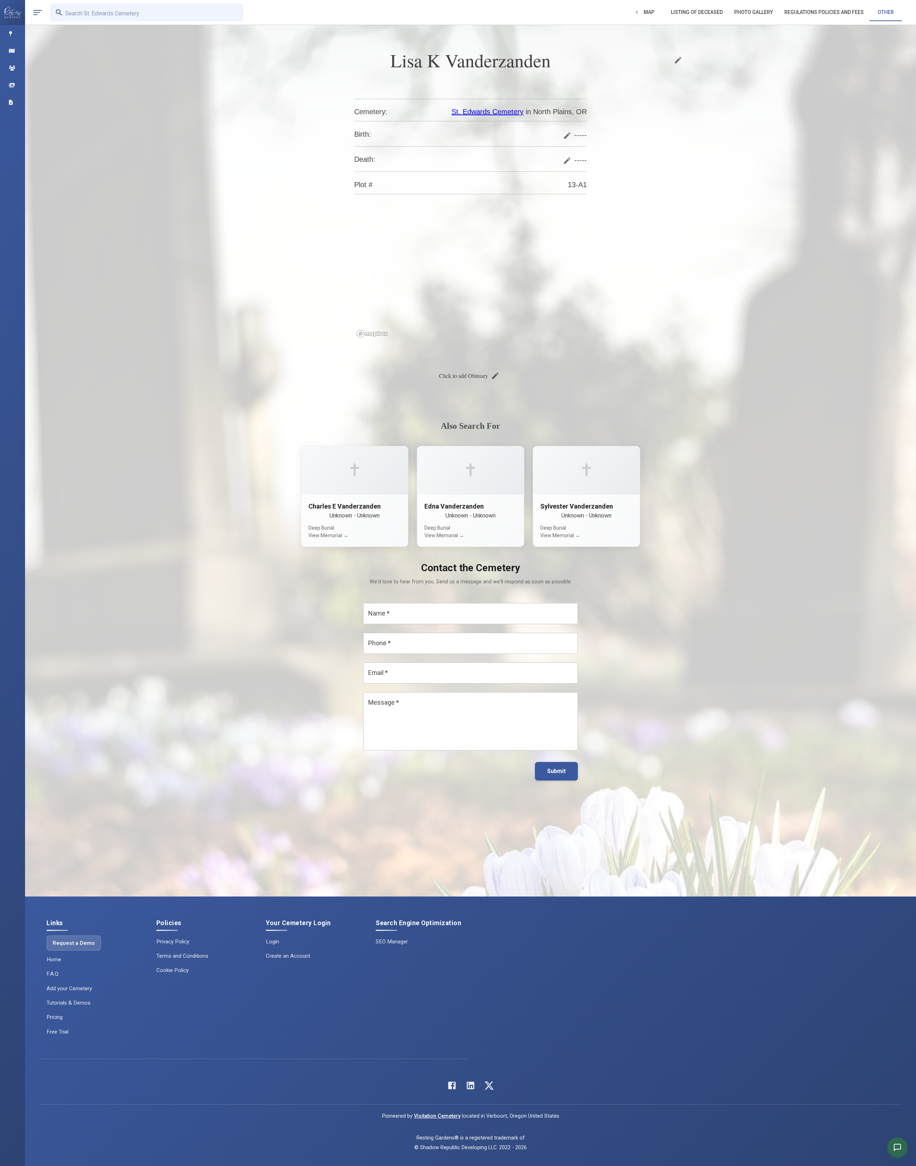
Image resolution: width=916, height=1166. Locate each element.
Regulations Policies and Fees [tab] (824, 12)
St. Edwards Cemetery (487, 112)
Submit (556, 771)
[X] (489, 1087)
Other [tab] (886, 12)
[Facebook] (452, 1087)
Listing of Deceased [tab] (697, 12)
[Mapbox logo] (372, 334)
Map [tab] (649, 12)
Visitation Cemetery (437, 1116)
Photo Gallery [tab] (753, 12)
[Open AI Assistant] (897, 1147)
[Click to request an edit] (678, 60)
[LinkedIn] (471, 1087)
